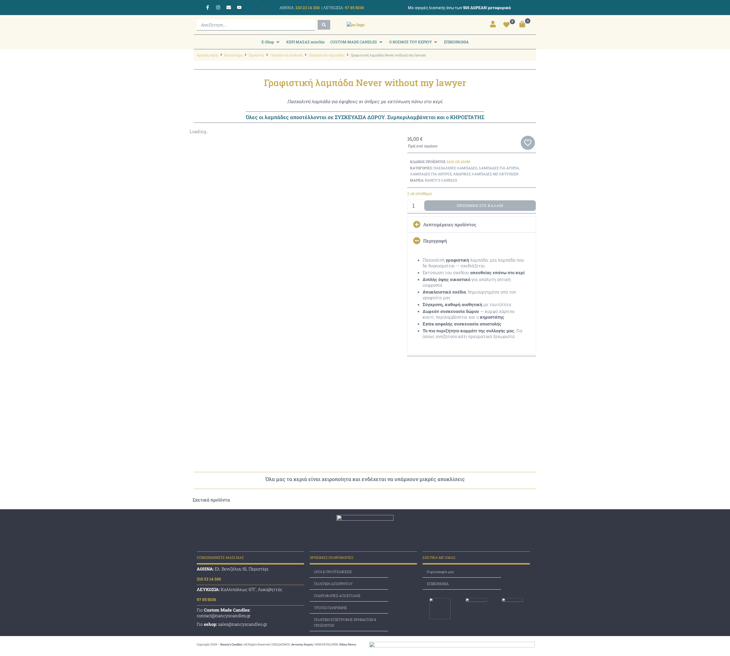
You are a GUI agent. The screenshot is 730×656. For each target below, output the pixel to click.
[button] (271, 42)
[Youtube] (239, 7)
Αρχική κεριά (207, 55)
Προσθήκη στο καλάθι (480, 205)
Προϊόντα (256, 55)
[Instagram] (218, 7)
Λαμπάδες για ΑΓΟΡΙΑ (498, 168)
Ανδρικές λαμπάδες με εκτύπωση (485, 174)
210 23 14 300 (307, 7)
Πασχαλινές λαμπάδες (326, 55)
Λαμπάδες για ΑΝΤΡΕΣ (431, 174)
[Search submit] (324, 25)
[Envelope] (228, 7)
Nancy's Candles (441, 180)
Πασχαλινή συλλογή (286, 55)
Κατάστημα (233, 55)
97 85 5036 (354, 7)
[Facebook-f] (207, 7)
